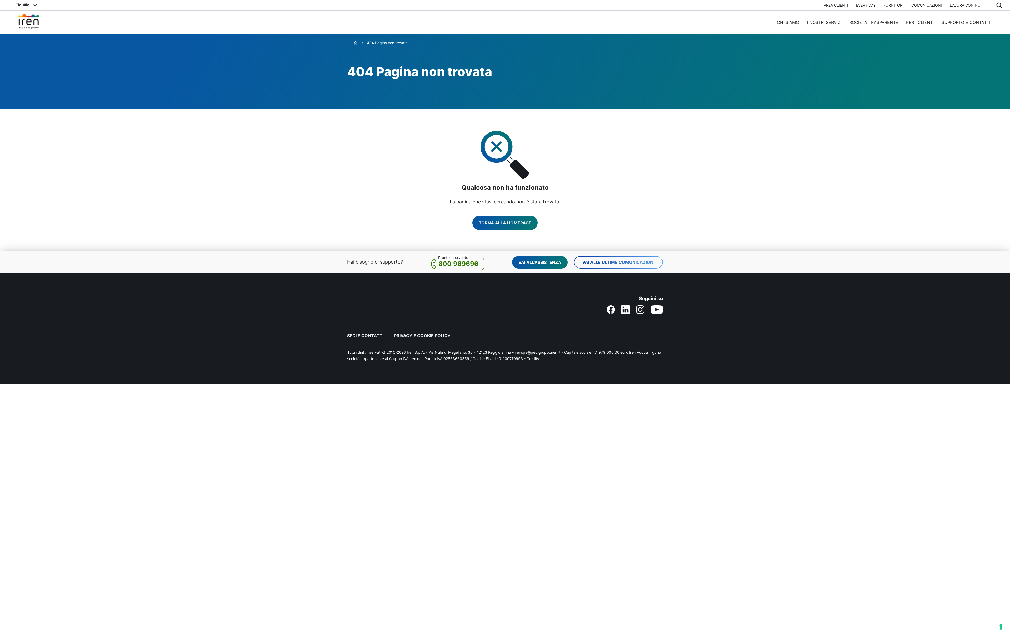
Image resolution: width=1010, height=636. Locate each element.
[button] (999, 5)
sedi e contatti (365, 335)
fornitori (893, 5)
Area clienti (836, 5)
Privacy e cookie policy (422, 335)
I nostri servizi (824, 22)
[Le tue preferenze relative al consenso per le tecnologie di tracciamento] (1001, 627)
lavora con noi (966, 5)
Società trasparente (873, 22)
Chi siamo (788, 22)
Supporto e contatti (966, 22)
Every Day (866, 5)
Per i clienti (920, 22)
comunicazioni (926, 5)
